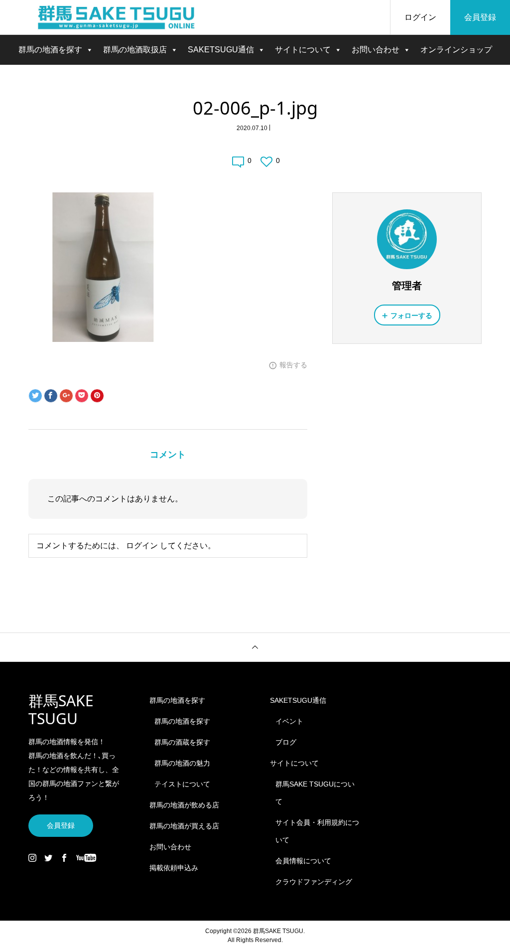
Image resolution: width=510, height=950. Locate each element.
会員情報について (303, 861)
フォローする (411, 315)
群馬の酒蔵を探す (182, 742)
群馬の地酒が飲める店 (184, 805)
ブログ (285, 742)
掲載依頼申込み (173, 868)
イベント (289, 721)
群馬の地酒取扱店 (135, 49)
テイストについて (182, 784)
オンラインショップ (456, 49)
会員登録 (480, 17)
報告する (293, 365)
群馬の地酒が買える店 (184, 826)
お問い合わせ (375, 49)
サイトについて (303, 49)
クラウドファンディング (313, 882)
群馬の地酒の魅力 (182, 763)
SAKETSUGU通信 (221, 49)
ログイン (420, 17)
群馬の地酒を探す (50, 49)
